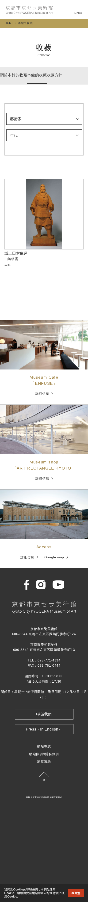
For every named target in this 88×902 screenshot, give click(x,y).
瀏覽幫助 (44, 761)
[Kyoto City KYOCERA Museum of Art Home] (29, 10)
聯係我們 (44, 714)
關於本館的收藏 (13, 75)
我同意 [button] (76, 893)
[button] (22, 897)
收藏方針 (55, 75)
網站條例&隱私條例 (44, 754)
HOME (9, 23)
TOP (44, 780)
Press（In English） (44, 729)
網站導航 (44, 746)
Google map (54, 557)
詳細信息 (42, 394)
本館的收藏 (37, 75)
